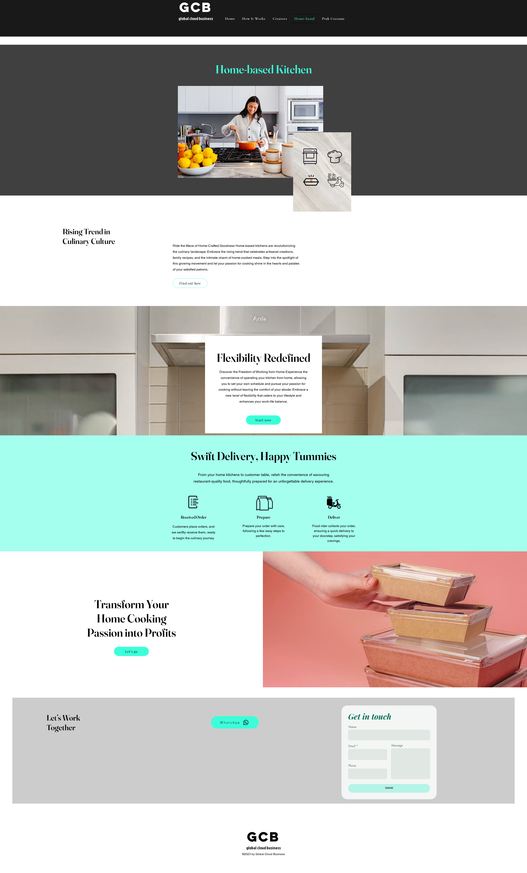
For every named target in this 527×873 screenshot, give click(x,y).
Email (352, 746)
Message (397, 745)
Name (352, 726)
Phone (352, 765)
